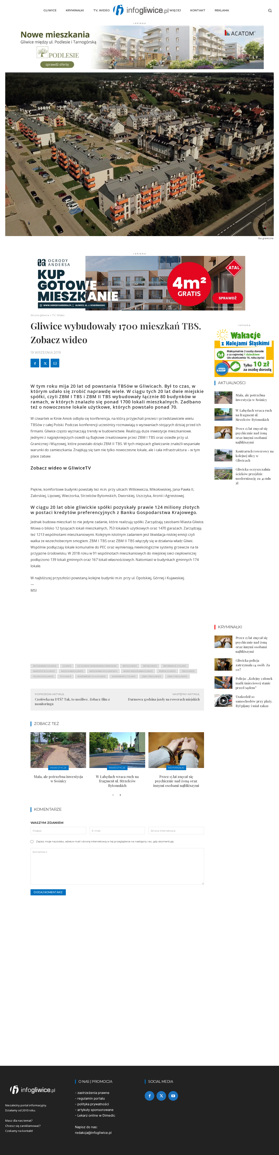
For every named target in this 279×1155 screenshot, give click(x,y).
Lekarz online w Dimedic (96, 1115)
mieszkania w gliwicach (103, 671)
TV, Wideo (58, 315)
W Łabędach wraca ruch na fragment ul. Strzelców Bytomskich (117, 781)
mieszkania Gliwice (72, 671)
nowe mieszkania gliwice (138, 671)
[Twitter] (45, 363)
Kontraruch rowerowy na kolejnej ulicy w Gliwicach (255, 456)
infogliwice (150, 666)
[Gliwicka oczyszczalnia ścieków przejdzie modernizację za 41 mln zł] (223, 473)
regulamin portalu (91, 1098)
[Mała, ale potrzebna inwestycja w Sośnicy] (58, 750)
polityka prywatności (93, 1104)
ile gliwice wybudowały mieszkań (96, 666)
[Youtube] (173, 1096)
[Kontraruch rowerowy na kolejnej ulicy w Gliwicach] (223, 455)
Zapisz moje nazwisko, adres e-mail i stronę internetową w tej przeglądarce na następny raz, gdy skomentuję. (105, 841)
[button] (270, 10)
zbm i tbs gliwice (151, 676)
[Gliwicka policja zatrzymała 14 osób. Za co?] (223, 664)
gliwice (67, 666)
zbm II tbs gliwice (177, 676)
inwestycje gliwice (44, 671)
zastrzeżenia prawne (93, 1093)
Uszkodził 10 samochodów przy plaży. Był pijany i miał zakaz (254, 701)
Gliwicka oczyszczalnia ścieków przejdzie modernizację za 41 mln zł (253, 476)
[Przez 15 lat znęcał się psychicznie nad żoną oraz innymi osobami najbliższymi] (176, 750)
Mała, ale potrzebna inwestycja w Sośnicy (58, 778)
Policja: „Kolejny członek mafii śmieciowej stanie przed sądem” (254, 683)
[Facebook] (35, 363)
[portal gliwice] (35, 1090)
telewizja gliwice (43, 676)
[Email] (55, 363)
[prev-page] (113, 795)
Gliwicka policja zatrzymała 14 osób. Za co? (253, 665)
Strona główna (40, 315)
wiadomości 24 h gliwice (91, 676)
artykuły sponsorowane (95, 1110)
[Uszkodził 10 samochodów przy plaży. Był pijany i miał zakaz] (223, 700)
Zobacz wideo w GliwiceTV (61, 468)
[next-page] (120, 795)
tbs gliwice (188, 671)
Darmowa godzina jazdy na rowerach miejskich (164, 699)
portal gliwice (167, 671)
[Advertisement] (117, 629)
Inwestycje (58, 767)
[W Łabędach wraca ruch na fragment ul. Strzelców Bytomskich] (117, 750)
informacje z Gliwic (174, 666)
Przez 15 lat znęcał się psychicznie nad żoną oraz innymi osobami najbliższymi (176, 781)
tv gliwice (65, 676)
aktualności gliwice (44, 666)
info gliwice (129, 666)
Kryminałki (176, 767)
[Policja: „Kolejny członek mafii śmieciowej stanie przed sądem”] (223, 682)
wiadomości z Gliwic (124, 676)
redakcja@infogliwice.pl (93, 1133)
